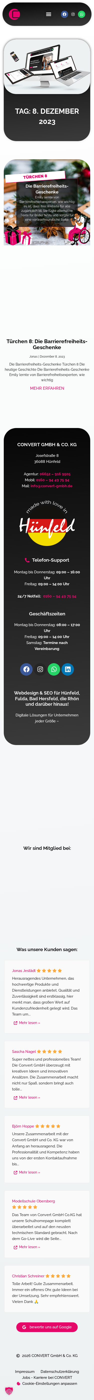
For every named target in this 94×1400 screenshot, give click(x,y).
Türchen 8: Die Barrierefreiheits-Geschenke (47, 344)
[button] (48, 14)
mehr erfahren (47, 388)
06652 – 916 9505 (55, 474)
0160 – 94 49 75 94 (52, 480)
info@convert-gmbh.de (51, 486)
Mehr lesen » (29, 1023)
